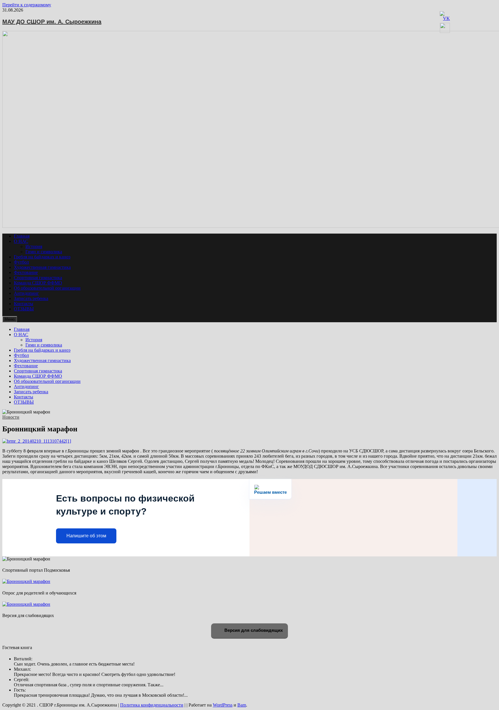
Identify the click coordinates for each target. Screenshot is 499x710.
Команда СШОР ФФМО (38, 282)
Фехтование (26, 272)
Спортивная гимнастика (38, 277)
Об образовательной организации (47, 288)
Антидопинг (26, 293)
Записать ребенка (31, 298)
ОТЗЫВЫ (24, 308)
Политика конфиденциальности (151, 704)
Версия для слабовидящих (253, 630)
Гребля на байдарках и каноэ (42, 256)
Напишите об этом (86, 535)
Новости (10, 417)
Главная (21, 236)
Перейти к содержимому (26, 4)
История (33, 246)
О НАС (21, 241)
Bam (241, 704)
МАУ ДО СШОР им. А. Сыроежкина (51, 21)
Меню (10, 319)
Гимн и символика (43, 251)
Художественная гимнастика (42, 267)
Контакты (23, 303)
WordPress (222, 704)
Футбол (21, 262)
